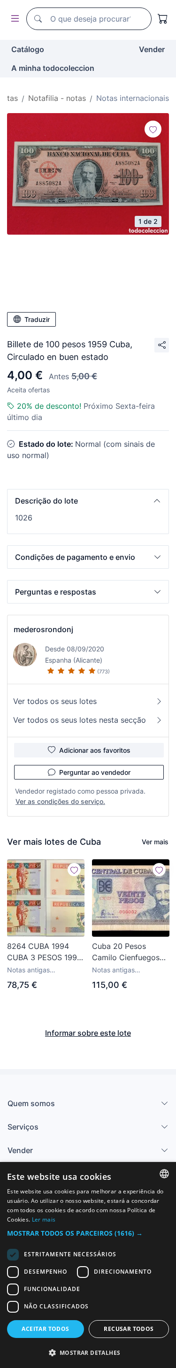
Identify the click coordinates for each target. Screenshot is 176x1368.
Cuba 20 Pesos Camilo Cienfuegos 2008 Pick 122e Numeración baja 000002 (126, 952)
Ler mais (43, 1219)
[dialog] (88, 1265)
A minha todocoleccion (52, 68)
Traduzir (37, 319)
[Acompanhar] (153, 129)
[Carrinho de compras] (162, 19)
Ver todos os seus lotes (55, 701)
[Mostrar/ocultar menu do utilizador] (13, 19)
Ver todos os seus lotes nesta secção (79, 720)
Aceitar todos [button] (45, 1329)
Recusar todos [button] (128, 1329)
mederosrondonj (43, 629)
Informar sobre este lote (88, 1033)
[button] (88, 500)
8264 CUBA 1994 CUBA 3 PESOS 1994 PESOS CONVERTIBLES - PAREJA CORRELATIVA (44, 952)
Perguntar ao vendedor (94, 772)
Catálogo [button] (27, 49)
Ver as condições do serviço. (60, 801)
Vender (152, 49)
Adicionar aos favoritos (94, 750)
